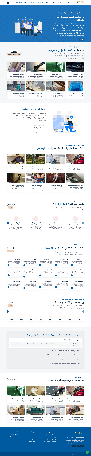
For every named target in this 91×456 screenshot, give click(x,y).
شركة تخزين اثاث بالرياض (18, 417)
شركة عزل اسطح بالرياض (57, 398)
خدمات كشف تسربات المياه (64, 2)
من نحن (33, 434)
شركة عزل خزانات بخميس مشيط (35, 93)
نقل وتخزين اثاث (39, 2)
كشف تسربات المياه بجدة (57, 166)
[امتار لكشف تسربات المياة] (79, 433)
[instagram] (75, 446)
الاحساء (70, 319)
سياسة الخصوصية (31, 441)
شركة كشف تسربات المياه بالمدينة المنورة (18, 186)
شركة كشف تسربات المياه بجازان (35, 166)
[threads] (72, 446)
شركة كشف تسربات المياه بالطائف (37, 186)
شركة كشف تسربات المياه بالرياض (75, 166)
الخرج (31, 319)
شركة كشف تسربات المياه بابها (16, 166)
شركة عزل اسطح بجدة (18, 93)
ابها (79, 319)
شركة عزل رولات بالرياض (77, 74)
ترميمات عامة (47, 2)
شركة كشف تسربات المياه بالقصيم (57, 186)
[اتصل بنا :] (87, 448)
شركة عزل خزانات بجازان (78, 93)
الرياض (11, 319)
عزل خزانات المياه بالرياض (57, 74)
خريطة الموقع (32, 443)
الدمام (21, 319)
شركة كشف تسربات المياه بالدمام (75, 185)
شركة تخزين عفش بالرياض (51, 439)
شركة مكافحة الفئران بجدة (77, 417)
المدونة (33, 437)
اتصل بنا (33, 435)
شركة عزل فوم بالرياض (38, 398)
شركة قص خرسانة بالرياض (51, 434)
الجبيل (50, 319)
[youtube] (78, 446)
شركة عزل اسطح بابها (38, 74)
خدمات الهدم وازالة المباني (21, 2)
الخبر (41, 319)
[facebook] (83, 446)
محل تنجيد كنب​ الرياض (38, 417)
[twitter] (80, 446)
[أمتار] (80, 2)
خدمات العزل (54, 2)
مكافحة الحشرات (31, 2)
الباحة (60, 319)
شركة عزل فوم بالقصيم (18, 74)
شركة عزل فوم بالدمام (58, 93)
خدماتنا (33, 439)
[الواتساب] (87, 452)
